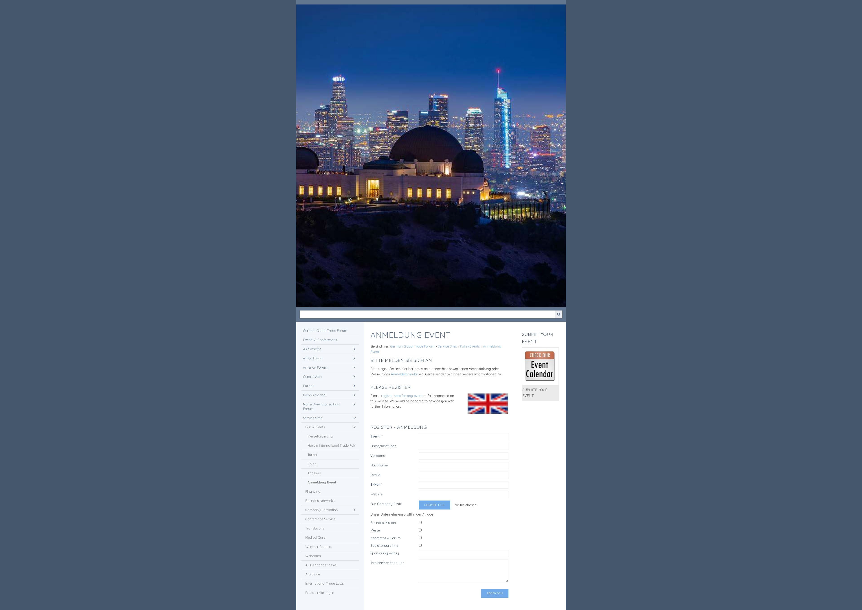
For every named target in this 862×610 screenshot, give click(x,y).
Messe (375, 530)
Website (376, 494)
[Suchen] (558, 314)
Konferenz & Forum (385, 538)
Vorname (377, 455)
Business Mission (383, 522)
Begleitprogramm (384, 545)
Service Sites (447, 346)
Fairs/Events (470, 346)
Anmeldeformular (405, 374)
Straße (375, 475)
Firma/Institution (383, 446)
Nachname (379, 465)
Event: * (376, 436)
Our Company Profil (386, 504)
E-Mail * (376, 484)
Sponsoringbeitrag (384, 553)
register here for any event (402, 396)
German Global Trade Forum (412, 346)
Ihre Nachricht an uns (387, 563)
